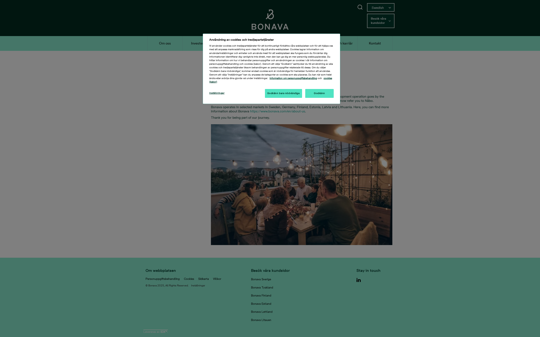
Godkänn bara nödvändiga (283, 93)
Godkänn (319, 93)
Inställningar (216, 93)
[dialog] (271, 69)
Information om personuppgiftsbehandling (293, 78)
